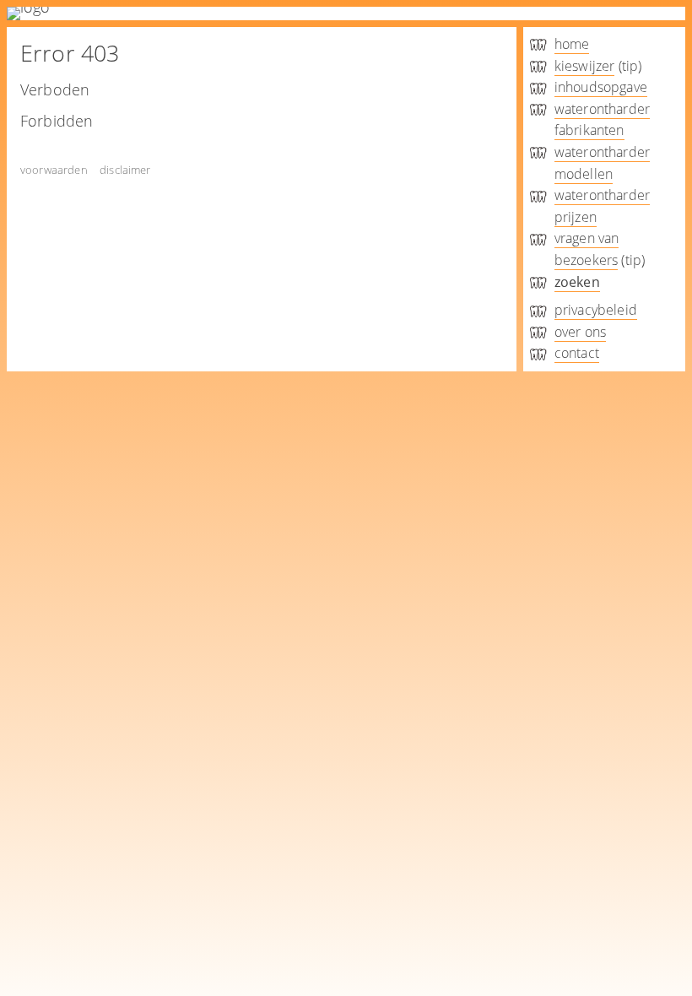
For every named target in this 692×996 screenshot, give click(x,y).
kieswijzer (584, 66)
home (572, 44)
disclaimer (125, 169)
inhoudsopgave (600, 87)
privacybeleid (595, 309)
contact (576, 353)
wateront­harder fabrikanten (602, 120)
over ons (580, 331)
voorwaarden (54, 169)
